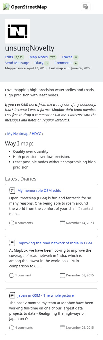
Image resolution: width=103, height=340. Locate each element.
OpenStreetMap (29, 7)
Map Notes (39, 57)
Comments (63, 62)
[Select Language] (85, 7)
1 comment (23, 275)
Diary (38, 62)
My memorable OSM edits (39, 190)
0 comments (24, 223)
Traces (67, 57)
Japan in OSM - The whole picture (46, 295)
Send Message (17, 62)
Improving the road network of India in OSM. (55, 243)
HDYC (36, 133)
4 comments (24, 327)
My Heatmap (17, 133)
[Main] (96, 7)
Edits (9, 57)
